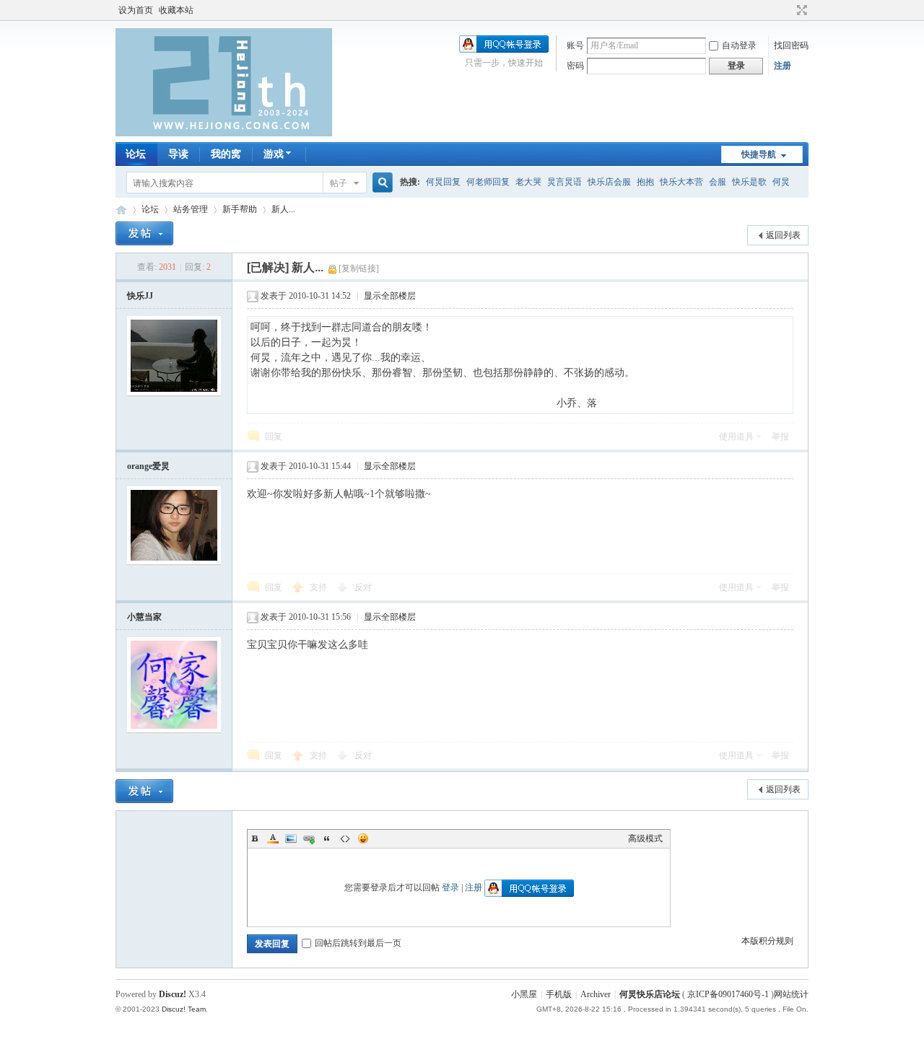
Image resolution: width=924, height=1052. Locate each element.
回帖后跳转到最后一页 (358, 943)
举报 (780, 436)
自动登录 (739, 45)
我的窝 (226, 154)
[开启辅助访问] (788, 10)
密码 (575, 66)
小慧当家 (144, 617)
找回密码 (791, 45)
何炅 (781, 182)
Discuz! (172, 994)
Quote (327, 838)
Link (309, 838)
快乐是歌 (749, 182)
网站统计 (791, 994)
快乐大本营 (681, 182)
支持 (319, 587)
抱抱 (645, 182)
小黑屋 (524, 994)
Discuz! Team (184, 1009)
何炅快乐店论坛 (121, 209)
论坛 (136, 154)
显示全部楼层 (390, 296)
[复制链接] (359, 268)
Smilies (363, 838)
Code (345, 838)
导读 (178, 154)
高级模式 (645, 838)
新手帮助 (239, 209)
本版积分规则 (767, 941)
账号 (575, 45)
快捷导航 (758, 154)
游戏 (273, 154)
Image (291, 838)
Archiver (595, 994)
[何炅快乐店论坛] (224, 133)
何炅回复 (443, 182)
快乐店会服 (609, 182)
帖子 (338, 183)
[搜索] (380, 183)
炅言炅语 (564, 182)
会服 (717, 182)
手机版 (559, 994)
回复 (273, 436)
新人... (283, 209)
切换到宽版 (800, 10)
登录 (450, 887)
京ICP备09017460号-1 (728, 994)
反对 (363, 587)
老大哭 (528, 182)
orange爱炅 (148, 466)
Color (273, 838)
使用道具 (736, 436)
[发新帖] (144, 233)
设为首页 (135, 10)
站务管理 (190, 209)
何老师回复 (488, 182)
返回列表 (783, 235)
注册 (782, 66)
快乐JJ (140, 296)
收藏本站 (176, 10)
